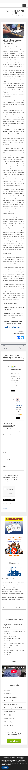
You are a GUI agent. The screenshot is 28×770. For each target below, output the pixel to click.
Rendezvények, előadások (12, 708)
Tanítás (6, 715)
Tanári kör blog (14, 12)
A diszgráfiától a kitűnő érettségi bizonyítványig (14, 651)
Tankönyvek (8, 718)
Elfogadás (5, 767)
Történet (7, 722)
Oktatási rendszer (9, 704)
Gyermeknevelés (9, 697)
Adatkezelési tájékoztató (14, 752)
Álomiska (7, 693)
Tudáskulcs (7, 725)
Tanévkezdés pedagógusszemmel (14, 631)
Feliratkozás (14, 741)
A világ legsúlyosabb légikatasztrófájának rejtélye (13, 637)
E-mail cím (6, 459)
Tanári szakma (8, 711)
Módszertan (8, 700)
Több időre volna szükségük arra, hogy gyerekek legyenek (14, 644)
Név (4, 453)
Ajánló (6, 690)
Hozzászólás (7, 434)
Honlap (5, 466)
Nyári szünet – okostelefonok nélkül (13, 625)
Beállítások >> (9, 764)
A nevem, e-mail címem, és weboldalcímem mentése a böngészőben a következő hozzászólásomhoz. (10, 479)
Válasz (13, 390)
